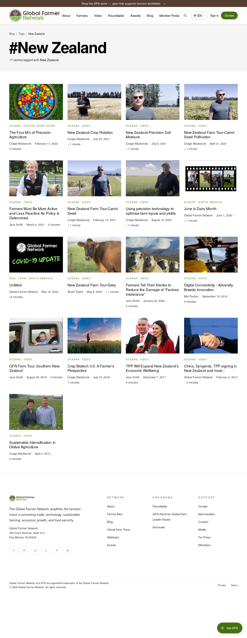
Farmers (82, 15)
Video (98, 15)
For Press (204, 537)
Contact (203, 522)
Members (204, 545)
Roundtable (116, 15)
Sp (67, 550)
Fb (24, 550)
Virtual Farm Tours (118, 529)
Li (46, 550)
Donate (229, 15)
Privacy (222, 585)
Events (111, 545)
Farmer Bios (115, 514)
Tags (22, 34)
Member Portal (169, 15)
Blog (150, 15)
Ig (35, 550)
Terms (234, 585)
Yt (57, 550)
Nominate (159, 527)
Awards (135, 15)
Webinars (113, 537)
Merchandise (206, 514)
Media (202, 529)
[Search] (185, 15)
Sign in (214, 15)
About (66, 15)
